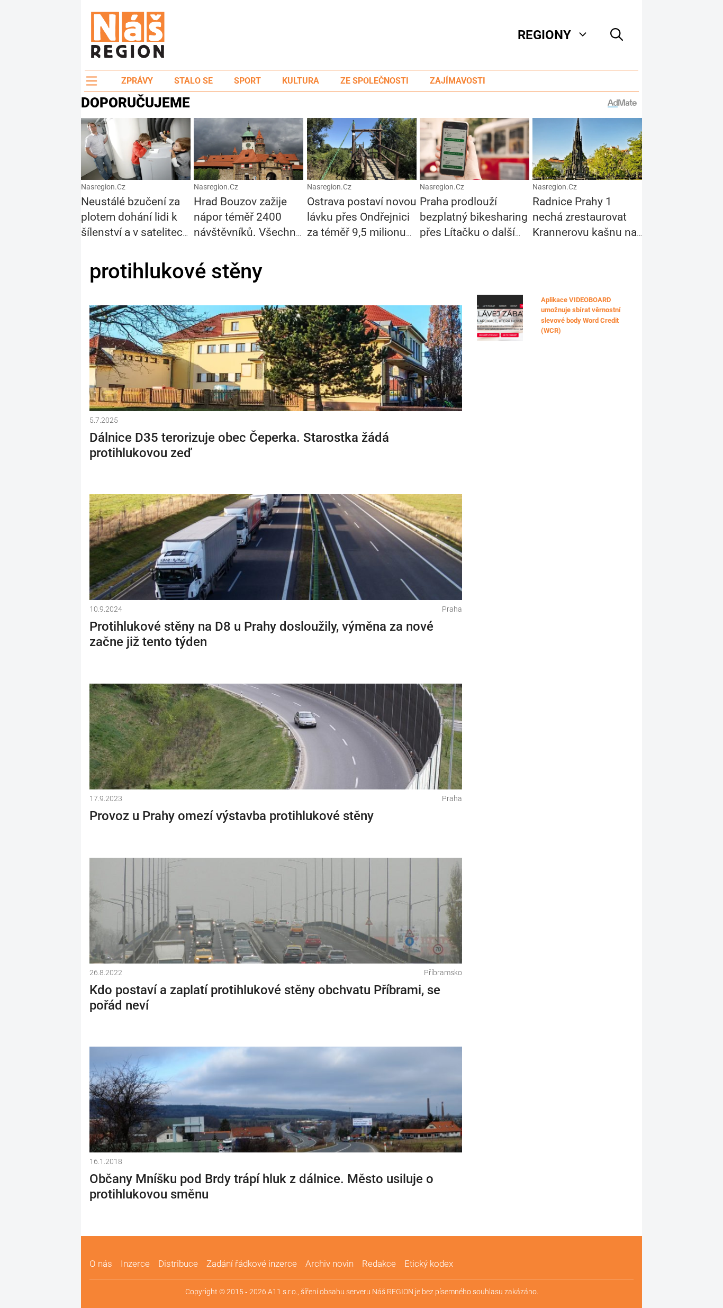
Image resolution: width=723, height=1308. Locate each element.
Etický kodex (428, 1263)
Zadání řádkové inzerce (251, 1263)
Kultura (300, 81)
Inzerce (135, 1263)
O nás (100, 1263)
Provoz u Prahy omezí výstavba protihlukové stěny (231, 816)
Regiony (544, 35)
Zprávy (137, 81)
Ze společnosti (374, 81)
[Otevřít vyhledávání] (617, 35)
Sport (247, 81)
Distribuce (178, 1263)
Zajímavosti (457, 81)
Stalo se (193, 81)
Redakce (379, 1263)
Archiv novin (329, 1263)
